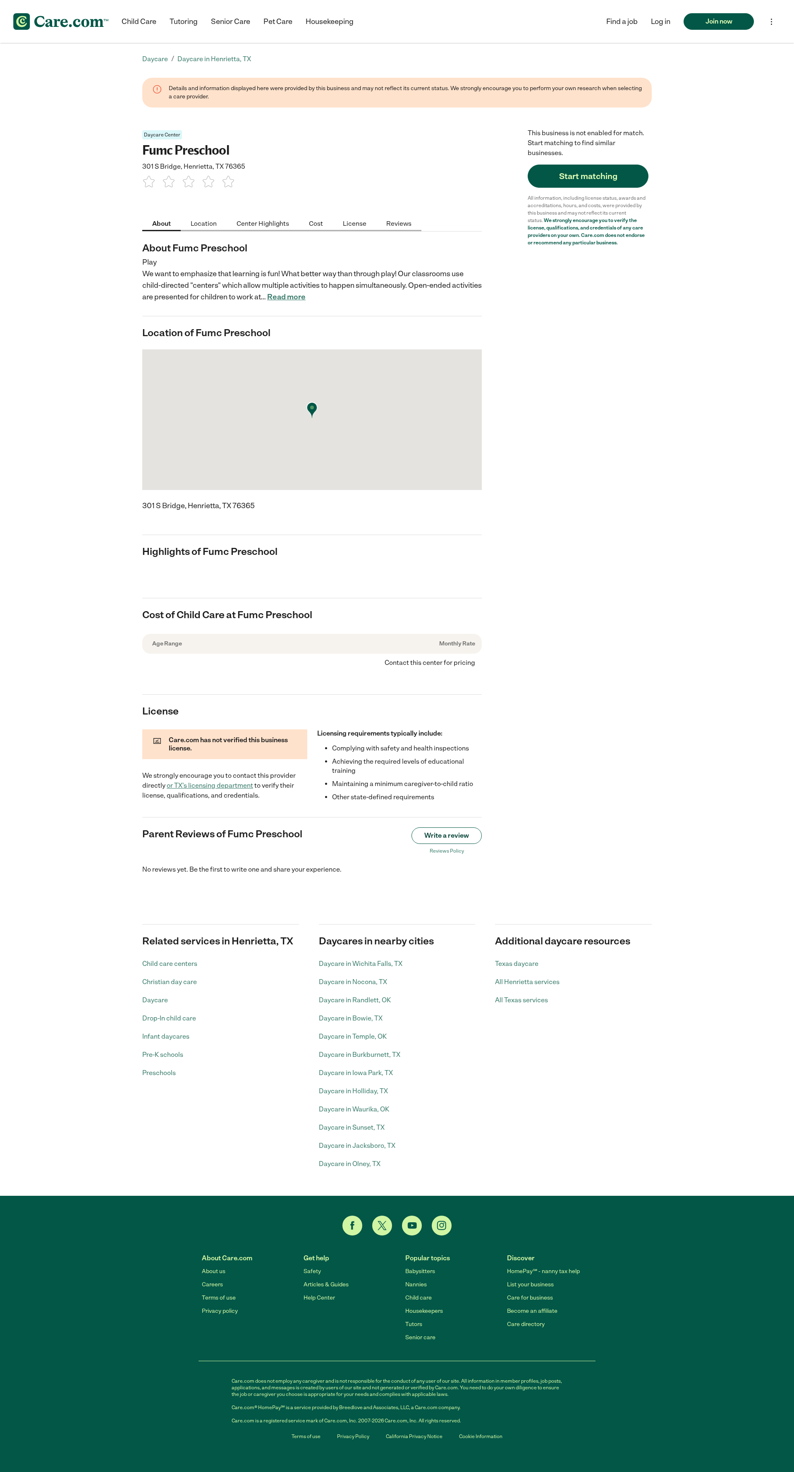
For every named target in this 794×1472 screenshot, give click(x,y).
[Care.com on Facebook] (352, 1225)
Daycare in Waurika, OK (354, 1109)
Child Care (139, 21)
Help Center (319, 1297)
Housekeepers (424, 1310)
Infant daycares (165, 1036)
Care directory (526, 1324)
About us (213, 1271)
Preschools (159, 1073)
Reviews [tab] (398, 223)
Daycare (155, 1000)
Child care (418, 1297)
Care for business (530, 1297)
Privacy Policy (353, 1436)
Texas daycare (516, 964)
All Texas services (521, 1000)
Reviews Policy (447, 851)
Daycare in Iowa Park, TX (356, 1073)
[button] (660, 21)
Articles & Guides (326, 1284)
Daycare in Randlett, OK (355, 1000)
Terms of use (219, 1297)
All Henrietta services (527, 982)
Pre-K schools (162, 1055)
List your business (530, 1284)
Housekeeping (330, 21)
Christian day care (169, 982)
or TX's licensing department (210, 785)
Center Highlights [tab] (263, 223)
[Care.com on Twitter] (382, 1225)
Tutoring (184, 21)
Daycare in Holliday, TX (353, 1091)
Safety (312, 1271)
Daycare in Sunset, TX (352, 1127)
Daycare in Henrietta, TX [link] (214, 59)
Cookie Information (480, 1436)
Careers (212, 1284)
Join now (719, 21)
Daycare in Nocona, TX (353, 982)
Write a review (446, 835)
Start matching (588, 176)
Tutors (413, 1324)
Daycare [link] (155, 59)
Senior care (420, 1337)
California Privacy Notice (414, 1436)
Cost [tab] (316, 223)
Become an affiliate (532, 1310)
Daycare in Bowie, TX (351, 1018)
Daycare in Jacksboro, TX (357, 1145)
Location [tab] (204, 223)
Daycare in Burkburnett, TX (359, 1055)
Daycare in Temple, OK (353, 1036)
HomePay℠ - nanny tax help (543, 1271)
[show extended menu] (771, 21)
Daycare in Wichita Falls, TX (360, 964)
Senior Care (230, 21)
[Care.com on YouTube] (412, 1225)
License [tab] (354, 223)
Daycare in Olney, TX (349, 1164)
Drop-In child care (169, 1018)
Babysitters (420, 1271)
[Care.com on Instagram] (442, 1225)
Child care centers (169, 964)
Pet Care (277, 21)
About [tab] (161, 223)
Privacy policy (220, 1310)
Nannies (416, 1284)
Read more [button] (286, 296)
